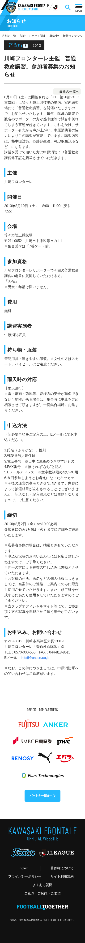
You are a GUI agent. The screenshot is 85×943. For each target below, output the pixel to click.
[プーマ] (45, 755)
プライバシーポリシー (24, 876)
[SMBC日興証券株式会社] (32, 738)
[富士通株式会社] (28, 721)
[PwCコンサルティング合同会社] (64, 738)
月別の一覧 (9, 36)
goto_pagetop (75, 909)
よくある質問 (42, 885)
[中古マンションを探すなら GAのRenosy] (22, 755)
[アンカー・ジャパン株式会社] (55, 721)
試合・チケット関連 (33, 36)
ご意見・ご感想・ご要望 (42, 893)
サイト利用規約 (62, 876)
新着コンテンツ (73, 36)
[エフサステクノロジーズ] (42, 772)
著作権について (62, 868)
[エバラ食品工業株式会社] (65, 755)
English (22, 868)
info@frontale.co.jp (35, 658)
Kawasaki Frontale (33, 7)
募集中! (54, 36)
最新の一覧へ (69, 91)
